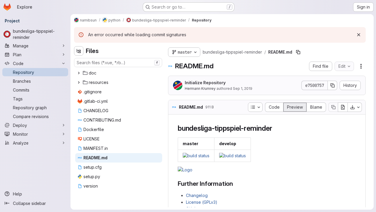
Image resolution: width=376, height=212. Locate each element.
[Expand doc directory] (78, 73)
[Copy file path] (298, 52)
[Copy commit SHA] (332, 85)
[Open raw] (343, 107)
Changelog (197, 195)
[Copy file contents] (333, 107)
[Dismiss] (358, 34)
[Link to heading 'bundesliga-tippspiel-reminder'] (276, 128)
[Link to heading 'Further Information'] (236, 183)
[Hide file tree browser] (78, 51)
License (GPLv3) (201, 202)
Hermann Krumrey (200, 88)
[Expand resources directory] (78, 82)
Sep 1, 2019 (242, 88)
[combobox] (118, 62)
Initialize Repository (205, 82)
